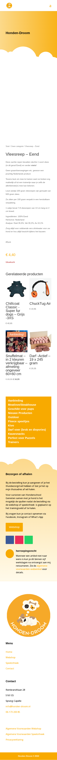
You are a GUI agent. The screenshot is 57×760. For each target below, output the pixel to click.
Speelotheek (12, 662)
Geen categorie (17, 146)
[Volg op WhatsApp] (28, 540)
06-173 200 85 (13, 711)
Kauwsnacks (16, 433)
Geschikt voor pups (21, 408)
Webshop (14, 527)
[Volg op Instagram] (19, 540)
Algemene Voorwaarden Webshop (23, 728)
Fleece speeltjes (18, 421)
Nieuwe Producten (20, 413)
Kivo (11, 425)
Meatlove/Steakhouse (22, 404)
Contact (10, 668)
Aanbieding (15, 400)
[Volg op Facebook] (10, 540)
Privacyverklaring (14, 739)
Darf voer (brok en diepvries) (27, 429)
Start (8, 146)
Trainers (13, 442)
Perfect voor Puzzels (21, 437)
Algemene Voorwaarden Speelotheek (25, 734)
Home (9, 651)
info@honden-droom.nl (18, 706)
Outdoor (13, 417)
